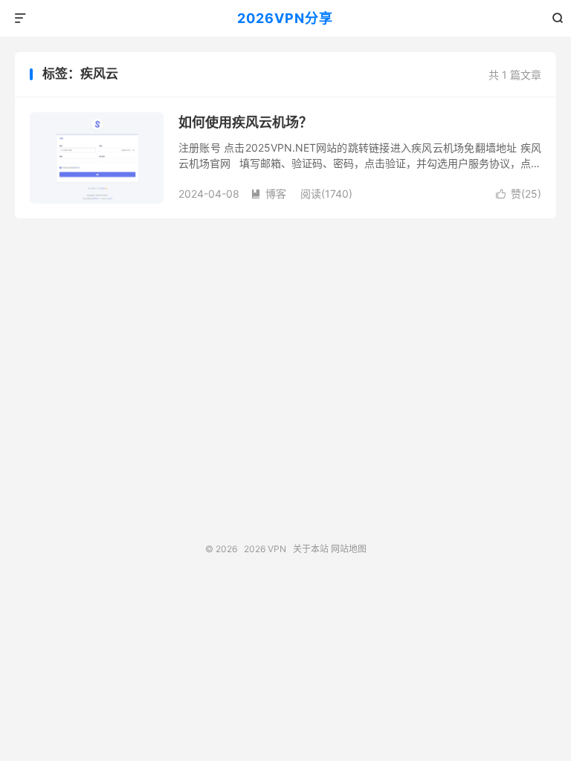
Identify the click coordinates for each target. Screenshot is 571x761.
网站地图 (349, 548)
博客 (268, 193)
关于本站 (311, 548)
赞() (518, 193)
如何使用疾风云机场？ (245, 122)
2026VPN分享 (285, 18)
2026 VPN (265, 548)
